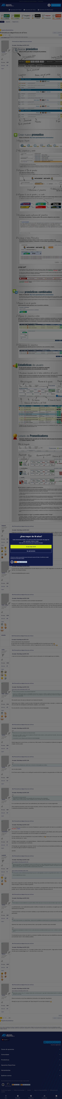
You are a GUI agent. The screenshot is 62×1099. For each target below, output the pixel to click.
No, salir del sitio (31, 551)
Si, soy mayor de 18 (31, 546)
